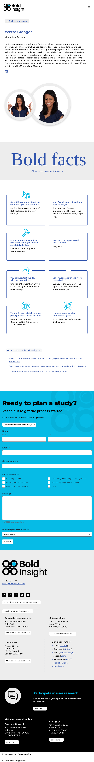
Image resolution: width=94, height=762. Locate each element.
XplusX (63, 645)
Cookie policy (24, 754)
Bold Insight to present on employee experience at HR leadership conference (47, 366)
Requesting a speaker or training (66, 482)
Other (54, 486)
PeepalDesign (67, 652)
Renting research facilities (17, 482)
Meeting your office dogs (17, 486)
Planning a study (13, 478)
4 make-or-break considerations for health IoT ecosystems (38, 371)
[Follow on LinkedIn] (4, 595)
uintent (67, 649)
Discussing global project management (69, 478)
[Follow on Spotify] (22, 595)
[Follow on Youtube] (28, 595)
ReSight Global (60, 663)
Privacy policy (9, 754)
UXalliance (58, 666)
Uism (63, 656)
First (4, 435)
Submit (7, 542)
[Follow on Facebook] (16, 595)
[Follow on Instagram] (10, 595)
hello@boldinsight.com (13, 583)
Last (49, 435)
